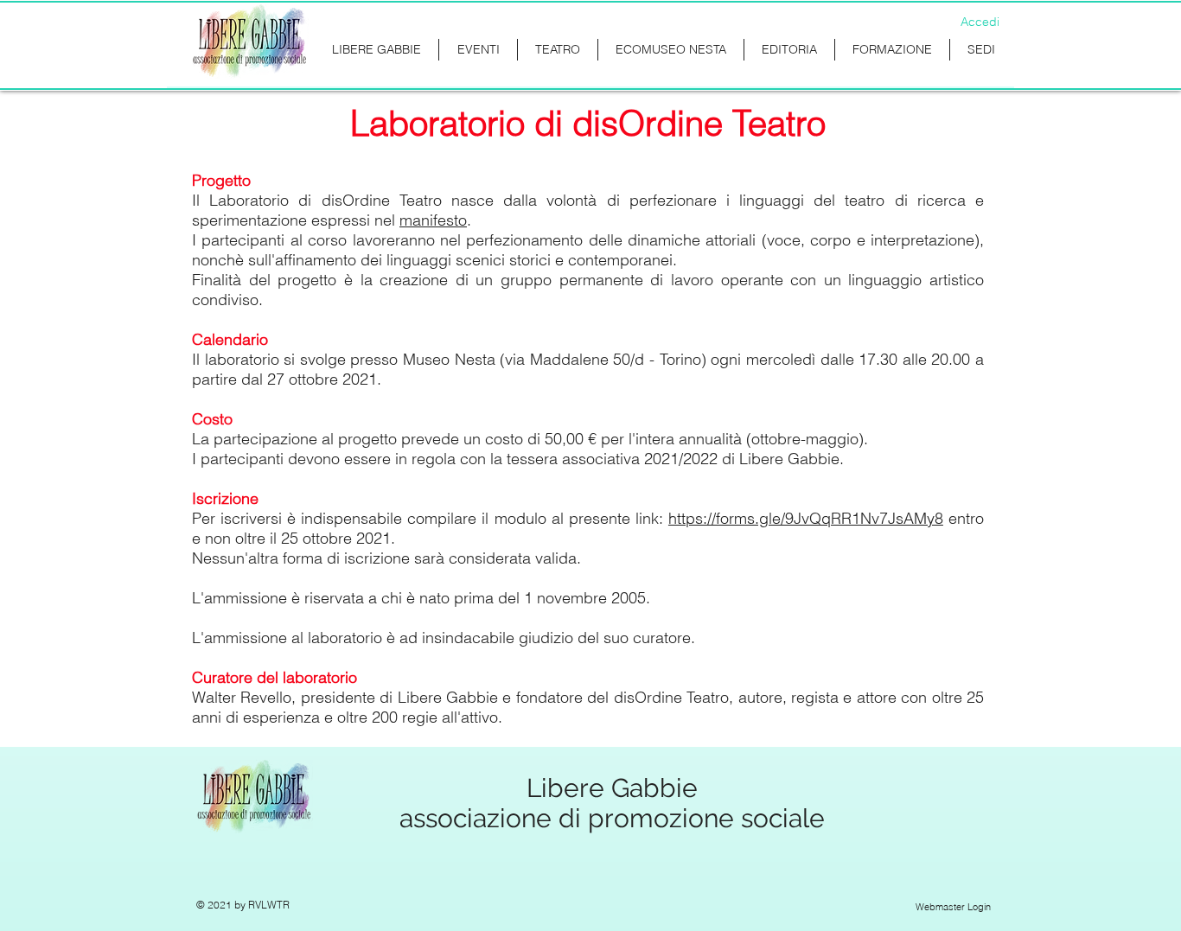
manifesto (433, 220)
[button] (892, 50)
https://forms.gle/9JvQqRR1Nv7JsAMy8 (805, 518)
